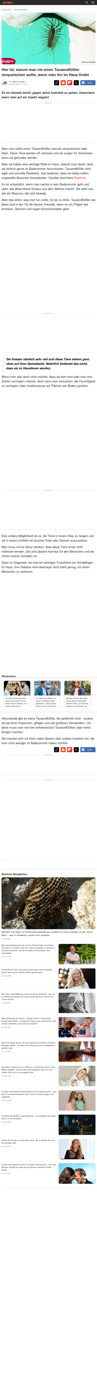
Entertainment (20, 9)
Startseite (6, 9)
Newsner (80, 177)
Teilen (90, 82)
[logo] (7, 2)
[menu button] (93, 3)
